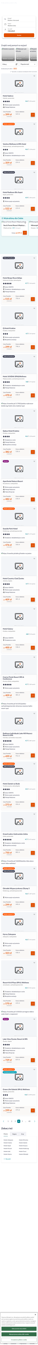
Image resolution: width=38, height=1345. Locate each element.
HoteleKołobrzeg (24, 1148)
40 (29, 1121)
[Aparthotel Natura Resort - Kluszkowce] (19, 469)
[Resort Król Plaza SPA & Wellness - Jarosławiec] (19, 970)
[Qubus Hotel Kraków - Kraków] (19, 418)
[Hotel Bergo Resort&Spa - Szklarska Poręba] (19, 265)
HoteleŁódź (7, 1151)
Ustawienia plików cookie (19, 1340)
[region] (19, 83)
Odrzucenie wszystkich (19, 1328)
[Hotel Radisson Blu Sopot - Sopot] (19, 180)
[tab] (16, 92)
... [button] (25, 1121)
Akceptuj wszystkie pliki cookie (19, 1334)
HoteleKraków (8, 1143)
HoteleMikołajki (23, 1154)
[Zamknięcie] (35, 1314)
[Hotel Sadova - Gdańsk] (19, 83)
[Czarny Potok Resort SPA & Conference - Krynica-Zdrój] (19, 665)
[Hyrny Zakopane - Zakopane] (19, 922)
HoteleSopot (7, 1145)
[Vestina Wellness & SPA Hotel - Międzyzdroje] (19, 131)
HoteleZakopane (8, 1140)
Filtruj (4, 64)
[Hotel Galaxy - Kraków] (19, 616)
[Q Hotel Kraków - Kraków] (19, 316)
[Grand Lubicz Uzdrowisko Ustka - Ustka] (19, 821)
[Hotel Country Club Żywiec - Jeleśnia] (19, 566)
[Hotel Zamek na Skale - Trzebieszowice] (19, 771)
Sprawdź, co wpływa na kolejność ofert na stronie (24, 71)
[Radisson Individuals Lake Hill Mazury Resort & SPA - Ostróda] (19, 721)
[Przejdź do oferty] (33, 115)
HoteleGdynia (8, 1154)
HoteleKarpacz (23, 1145)
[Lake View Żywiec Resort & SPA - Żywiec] (19, 1027)
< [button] (3, 1121)
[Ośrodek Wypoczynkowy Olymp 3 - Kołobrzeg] (19, 876)
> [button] (35, 1121)
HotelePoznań (8, 1148)
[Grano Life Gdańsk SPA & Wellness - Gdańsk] (19, 1077)
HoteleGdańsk (23, 1143)
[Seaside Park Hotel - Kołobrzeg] (19, 516)
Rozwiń (8, 1159)
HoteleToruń (22, 1151)
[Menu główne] (35, 3)
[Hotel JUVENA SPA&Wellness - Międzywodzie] (19, 364)
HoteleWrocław (23, 1140)
